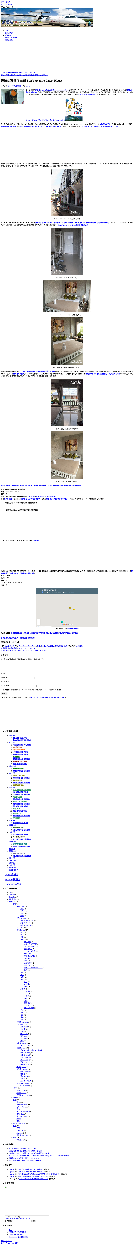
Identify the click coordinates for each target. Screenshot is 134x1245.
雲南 (22, 913)
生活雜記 (12, 897)
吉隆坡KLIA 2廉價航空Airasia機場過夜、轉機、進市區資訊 (38, 1174)
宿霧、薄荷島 (25, 1071)
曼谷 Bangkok (25, 1053)
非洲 (14, 1137)
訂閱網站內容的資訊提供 (17, 1232)
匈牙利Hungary (21, 1104)
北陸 (22, 1031)
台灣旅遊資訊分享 (11, 38)
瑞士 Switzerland (21, 1116)
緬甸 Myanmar (21, 1067)
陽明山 (26, 970)
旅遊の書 (8, 35)
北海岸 (26, 996)
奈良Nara (23, 1036)
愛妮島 (22, 1074)
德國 (18, 1109)
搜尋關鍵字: (9, 1221)
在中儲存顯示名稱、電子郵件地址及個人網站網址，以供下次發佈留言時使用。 (33, 690)
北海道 (22, 1029)
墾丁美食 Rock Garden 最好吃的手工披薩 (23, 1148)
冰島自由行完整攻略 (20, 738)
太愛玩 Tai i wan (6, 4)
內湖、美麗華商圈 (30, 944)
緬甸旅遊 (12, 849)
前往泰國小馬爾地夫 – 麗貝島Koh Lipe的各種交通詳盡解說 (29, 1153)
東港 (25, 986)
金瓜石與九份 (29, 1008)
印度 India (19, 927)
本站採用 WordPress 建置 (9, 1243)
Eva (10, 892)
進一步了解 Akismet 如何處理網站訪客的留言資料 (47, 698)
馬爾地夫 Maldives (22, 1086)
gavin (28, 86)
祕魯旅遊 (12, 863)
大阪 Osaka (24, 1034)
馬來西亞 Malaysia (22, 1083)
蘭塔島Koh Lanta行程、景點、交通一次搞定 (24, 1158)
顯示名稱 (4, 677)
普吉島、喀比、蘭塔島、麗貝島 (31, 1050)
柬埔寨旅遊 (12, 825)
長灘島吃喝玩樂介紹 (20, 844)
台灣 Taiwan (20, 930)
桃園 (22, 1012)
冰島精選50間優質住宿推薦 (22, 740)
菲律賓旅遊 (12, 842)
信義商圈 (27, 942)
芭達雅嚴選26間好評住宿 (21, 794)
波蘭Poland (20, 1114)
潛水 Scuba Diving (19, 1123)
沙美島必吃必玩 (18, 813)
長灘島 (22, 1078)
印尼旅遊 (12, 773)
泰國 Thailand (21, 1048)
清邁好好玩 (16, 809)
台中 (22, 935)
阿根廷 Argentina (22, 1135)
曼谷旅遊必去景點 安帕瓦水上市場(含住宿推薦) (25, 1160)
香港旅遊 (12, 820)
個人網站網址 (5, 686)
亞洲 (14, 904)
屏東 (22, 979)
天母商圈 (27, 953)
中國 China (20, 906)
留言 (3, 674)
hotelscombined (51, 496)
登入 (10, 1230)
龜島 (65, 646)
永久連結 (79, 646)
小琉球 (26, 984)
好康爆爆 (12, 894)
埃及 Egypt (20, 1140)
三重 (25, 994)
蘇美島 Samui (9, 646)
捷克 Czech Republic (23, 1111)
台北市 (22, 939)
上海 (22, 909)
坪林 (25, 998)
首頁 (6, 30)
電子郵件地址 (6, 682)
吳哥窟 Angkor (25, 1045)
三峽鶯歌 (27, 991)
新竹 (22, 1010)
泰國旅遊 (12, 787)
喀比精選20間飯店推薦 (20, 806)
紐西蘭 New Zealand (23, 1095)
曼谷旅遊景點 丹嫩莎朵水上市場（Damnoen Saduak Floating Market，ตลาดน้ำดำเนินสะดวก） (40, 1156)
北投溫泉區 (28, 949)
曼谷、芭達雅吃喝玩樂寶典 (22, 790)
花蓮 (22, 1015)
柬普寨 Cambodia (22, 1043)
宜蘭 (22, 977)
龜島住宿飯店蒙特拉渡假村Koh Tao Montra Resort (52, 90)
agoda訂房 (31, 496)
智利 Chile (19, 1130)
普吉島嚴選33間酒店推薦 (21, 804)
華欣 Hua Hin (24, 1062)
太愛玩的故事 (9, 33)
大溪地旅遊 (12, 868)
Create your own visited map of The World (18, 1218)
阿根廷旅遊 (12, 860)
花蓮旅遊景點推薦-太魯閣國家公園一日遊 (32, 1176)
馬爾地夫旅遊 (13, 870)
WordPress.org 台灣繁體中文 (18, 1237)
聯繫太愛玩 (9, 40)
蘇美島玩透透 (17, 797)
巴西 (18, 1128)
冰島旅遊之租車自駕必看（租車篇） (30, 1169)
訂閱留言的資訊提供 (16, 1234)
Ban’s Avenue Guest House (27, 646)
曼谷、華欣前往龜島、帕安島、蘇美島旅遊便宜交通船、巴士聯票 (24, 75)
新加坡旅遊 (12, 766)
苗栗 (22, 1017)
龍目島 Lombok (25, 925)
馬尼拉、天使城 (25, 1081)
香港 (22, 916)
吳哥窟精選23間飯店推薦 (21, 830)
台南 (22, 972)
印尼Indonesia (21, 918)
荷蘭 (18, 1121)
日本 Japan (20, 1024)
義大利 (18, 1119)
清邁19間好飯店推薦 (20, 811)
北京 (22, 911)
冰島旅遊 (12, 735)
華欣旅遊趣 (16, 818)
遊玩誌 (11, 902)
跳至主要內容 (5, 2)
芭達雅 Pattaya (25, 1060)
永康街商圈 (28, 963)
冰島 (18, 1102)
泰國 (38, 646)
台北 (22, 937)
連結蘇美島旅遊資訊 (28, 638)
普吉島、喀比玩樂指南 (20, 801)
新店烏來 (27, 1003)
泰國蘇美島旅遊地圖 (72, 628)
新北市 (22, 989)
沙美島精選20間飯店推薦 (21, 816)
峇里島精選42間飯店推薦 (21, 778)
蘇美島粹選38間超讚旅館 (21, 799)
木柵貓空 (27, 958)
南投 (22, 932)
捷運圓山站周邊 (29, 956)
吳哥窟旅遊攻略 (18, 827)
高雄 (22, 1019)
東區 (25, 960)
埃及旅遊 (12, 858)
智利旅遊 (12, 865)
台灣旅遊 (12, 832)
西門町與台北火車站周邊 (33, 968)
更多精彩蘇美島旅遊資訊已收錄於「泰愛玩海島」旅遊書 (45, 120)
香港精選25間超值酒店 (20, 823)
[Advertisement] (67, 56)
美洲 (14, 1126)
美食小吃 (27, 965)
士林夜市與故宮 (29, 951)
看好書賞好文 (13, 899)
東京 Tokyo (24, 1038)
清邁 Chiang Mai (25, 1057)
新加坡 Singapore (22, 1022)
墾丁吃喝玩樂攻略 (19, 837)
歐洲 (14, 1100)
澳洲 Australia (21, 1093)
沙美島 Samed (25, 1055)
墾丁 (25, 982)
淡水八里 (27, 1005)
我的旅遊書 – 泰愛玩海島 (47, 485)
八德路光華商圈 (29, 946)
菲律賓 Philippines (22, 1069)
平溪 (25, 1001)
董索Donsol (24, 1076)
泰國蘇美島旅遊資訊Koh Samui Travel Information (18, 72)
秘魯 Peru (19, 1133)
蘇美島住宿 (50, 646)
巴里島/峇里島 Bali (26, 920)
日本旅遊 (12, 742)
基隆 (22, 975)
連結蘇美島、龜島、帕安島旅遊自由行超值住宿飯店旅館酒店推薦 (44, 633)
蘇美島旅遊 (59, 646)
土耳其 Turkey (21, 1107)
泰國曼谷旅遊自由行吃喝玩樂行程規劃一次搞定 (25, 1151)
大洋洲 (15, 1088)
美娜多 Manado (25, 923)
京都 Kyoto (24, 1027)
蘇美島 (43, 646)
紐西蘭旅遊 (12, 851)
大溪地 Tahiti (20, 1090)
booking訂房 (40, 496)
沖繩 (22, 1041)
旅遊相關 (16, 1097)
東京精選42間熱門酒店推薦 (22, 745)
